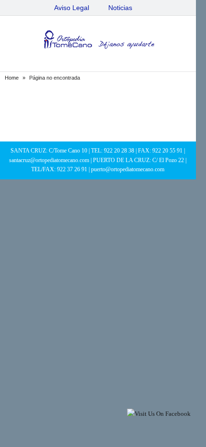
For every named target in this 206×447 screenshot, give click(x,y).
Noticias (120, 8)
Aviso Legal (71, 8)
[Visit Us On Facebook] (158, 413)
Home (12, 78)
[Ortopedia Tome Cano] (98, 41)
